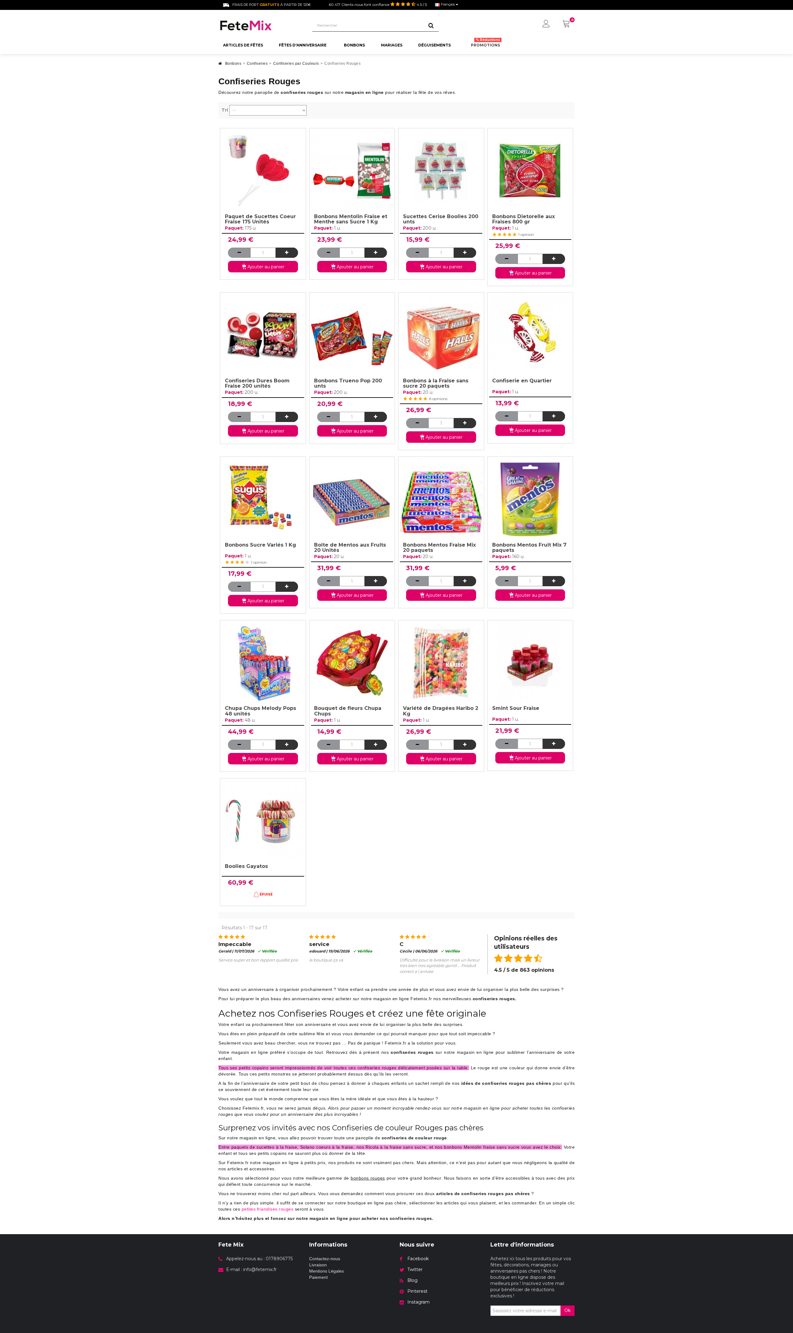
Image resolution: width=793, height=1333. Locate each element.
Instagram (418, 1302)
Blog (412, 1280)
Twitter (415, 1269)
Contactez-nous (324, 1258)
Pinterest (417, 1291)
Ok (567, 1310)
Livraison (318, 1264)
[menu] (546, 24)
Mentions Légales (326, 1271)
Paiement (318, 1277)
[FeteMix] (260, 25)
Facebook (418, 1258)
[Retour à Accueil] (220, 65)
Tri (224, 110)
